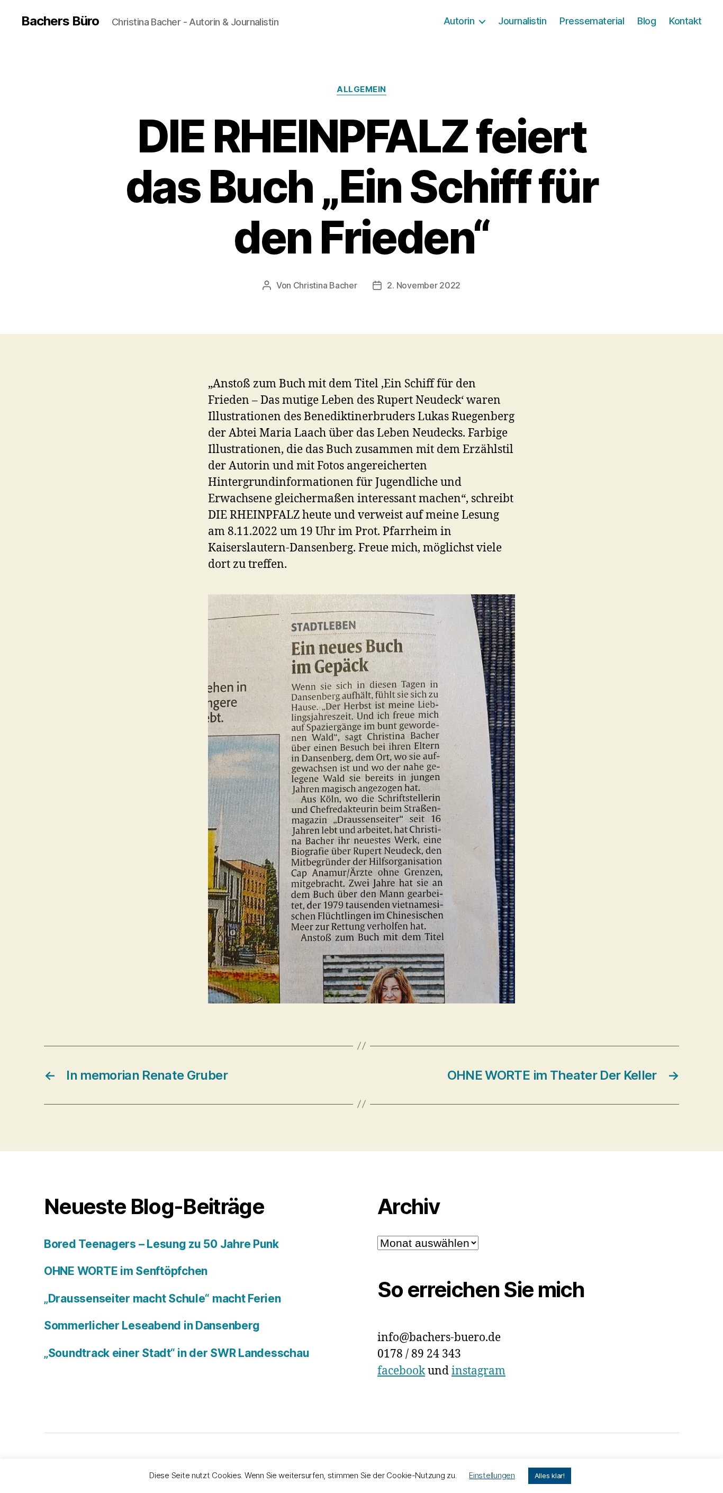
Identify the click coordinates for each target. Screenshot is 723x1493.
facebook (401, 1371)
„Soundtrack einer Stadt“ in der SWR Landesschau (176, 1353)
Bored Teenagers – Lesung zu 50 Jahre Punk (161, 1244)
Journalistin (522, 20)
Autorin (459, 20)
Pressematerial (591, 20)
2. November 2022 (423, 285)
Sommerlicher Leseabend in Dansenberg (151, 1325)
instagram (478, 1371)
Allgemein (361, 89)
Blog (646, 20)
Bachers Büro (60, 21)
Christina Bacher (325, 285)
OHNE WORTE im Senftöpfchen (125, 1271)
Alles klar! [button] (550, 1475)
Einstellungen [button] (492, 1475)
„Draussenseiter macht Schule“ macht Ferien (162, 1298)
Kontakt (685, 20)
